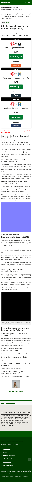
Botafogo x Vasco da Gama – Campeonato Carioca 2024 (16, 415)
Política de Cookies (8, 458)
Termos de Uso (7, 462)
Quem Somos (6, 449)
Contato (5, 452)
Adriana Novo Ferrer (16, 391)
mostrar (7, 22)
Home (2, 403)
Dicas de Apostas (10, 403)
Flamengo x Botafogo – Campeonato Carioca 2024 (15, 417)
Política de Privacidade (9, 455)
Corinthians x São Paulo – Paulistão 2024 (12, 418)
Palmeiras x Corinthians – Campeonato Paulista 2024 (15, 414)
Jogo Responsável (8, 465)
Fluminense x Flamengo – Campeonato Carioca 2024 (15, 412)
